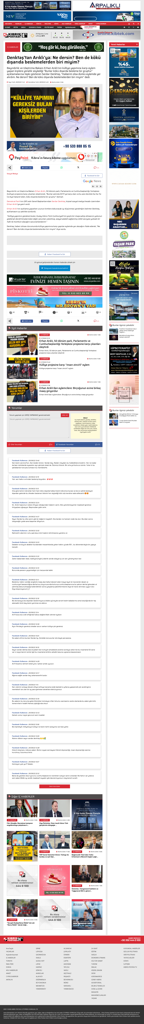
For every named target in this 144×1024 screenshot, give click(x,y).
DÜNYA (56, 24)
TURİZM (59, 27)
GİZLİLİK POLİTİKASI (131, 951)
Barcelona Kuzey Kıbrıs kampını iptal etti (126, 336)
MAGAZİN (94, 992)
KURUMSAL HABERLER (132, 948)
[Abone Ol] (91, 181)
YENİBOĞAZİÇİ (69, 989)
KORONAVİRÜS (96, 976)
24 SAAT (7, 27)
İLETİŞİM (127, 964)
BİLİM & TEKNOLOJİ (98, 986)
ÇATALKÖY (67, 951)
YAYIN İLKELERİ (129, 958)
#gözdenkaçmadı (70, 27)
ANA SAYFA (8, 24)
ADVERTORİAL (96, 983)
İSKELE (38, 958)
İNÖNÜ (66, 983)
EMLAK (93, 967)
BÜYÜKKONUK (41, 983)
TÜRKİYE (38, 24)
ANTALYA (9, 980)
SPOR (93, 973)
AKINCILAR (40, 973)
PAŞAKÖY (67, 976)
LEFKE (38, 964)
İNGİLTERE (48, 24)
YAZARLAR (18, 24)
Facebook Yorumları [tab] (66, 444)
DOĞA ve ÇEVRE (96, 989)
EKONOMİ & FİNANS (35, 27)
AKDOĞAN (67, 964)
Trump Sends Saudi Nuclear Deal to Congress (128, 421)
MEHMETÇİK (40, 986)
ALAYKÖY (39, 976)
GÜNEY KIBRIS (96, 980)
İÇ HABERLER (29, 24)
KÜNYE (126, 961)
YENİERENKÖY (41, 989)
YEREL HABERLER (80, 24)
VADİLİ (66, 970)
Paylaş (45, 167)
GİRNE (38, 948)
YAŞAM (94, 998)
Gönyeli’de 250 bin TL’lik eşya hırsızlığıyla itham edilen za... (128, 415)
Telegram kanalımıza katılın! (56, 268)
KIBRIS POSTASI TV (130, 967)
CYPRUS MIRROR (101, 24)
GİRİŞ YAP (65, 415)
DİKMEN (66, 955)
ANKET (90, 24)
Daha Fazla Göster (54, 786)
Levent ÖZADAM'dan (90, 27)
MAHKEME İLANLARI (98, 995)
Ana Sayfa (9, 948)
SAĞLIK (23, 27)
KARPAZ (39, 967)
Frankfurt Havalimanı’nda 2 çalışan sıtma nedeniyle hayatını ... (128, 330)
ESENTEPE (67, 958)
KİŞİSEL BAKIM (96, 970)
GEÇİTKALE (67, 973)
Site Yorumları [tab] (16, 444)
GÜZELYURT (40, 961)
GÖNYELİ (39, 970)
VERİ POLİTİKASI (129, 955)
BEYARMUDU (68, 980)
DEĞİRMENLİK (41, 980)
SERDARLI (67, 986)
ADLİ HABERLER (66, 24)
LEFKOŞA (39, 951)
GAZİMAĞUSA (41, 955)
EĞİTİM (15, 27)
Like (27, 167)
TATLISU (66, 967)
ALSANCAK (67, 948)
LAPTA (66, 961)
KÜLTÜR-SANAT (49, 27)
